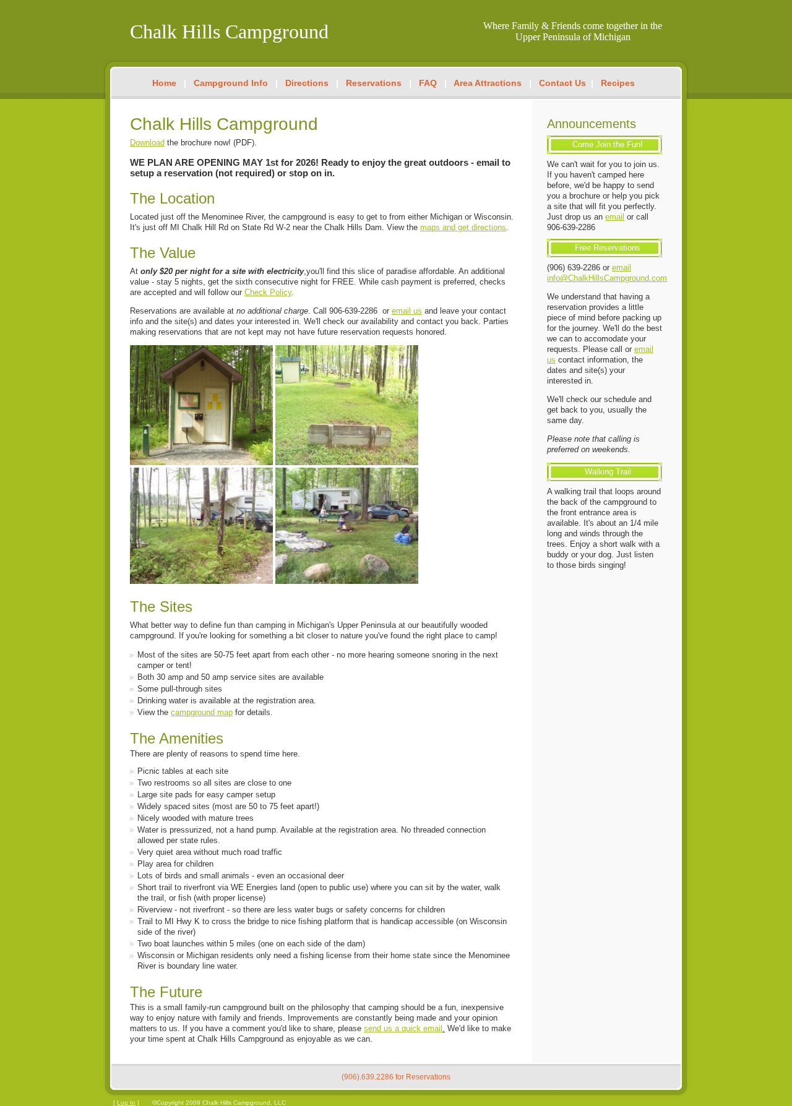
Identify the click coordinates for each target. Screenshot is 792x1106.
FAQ (428, 83)
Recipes (618, 83)
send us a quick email (403, 1028)
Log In (126, 1102)
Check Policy (267, 292)
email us (407, 310)
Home (164, 83)
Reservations (374, 83)
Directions (307, 83)
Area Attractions (488, 83)
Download (147, 142)
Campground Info (231, 83)
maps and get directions (463, 227)
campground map (202, 712)
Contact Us (562, 83)
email (614, 216)
